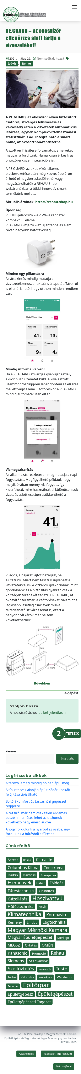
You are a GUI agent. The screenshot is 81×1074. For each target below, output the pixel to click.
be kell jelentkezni (52, 712)
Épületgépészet (55, 994)
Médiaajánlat (64, 1066)
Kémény (15, 922)
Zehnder (13, 986)
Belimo (27, 860)
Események (19, 882)
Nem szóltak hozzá (50, 58)
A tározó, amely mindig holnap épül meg (37, 783)
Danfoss (29, 875)
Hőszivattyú (47, 898)
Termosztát (45, 969)
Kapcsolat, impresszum (57, 1054)
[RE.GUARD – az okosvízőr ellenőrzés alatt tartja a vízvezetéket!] (42, 89)
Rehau (26, 63)
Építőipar (36, 985)
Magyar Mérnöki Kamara (37, 930)
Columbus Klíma (23, 867)
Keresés (11, 751)
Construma (53, 867)
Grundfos (46, 891)
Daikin (13, 875)
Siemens (16, 961)
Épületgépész (20, 994)
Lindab (32, 922)
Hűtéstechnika (20, 906)
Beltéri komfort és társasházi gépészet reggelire (36, 803)
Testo (62, 969)
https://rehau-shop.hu (54, 202)
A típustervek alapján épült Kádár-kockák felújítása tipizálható (38, 792)
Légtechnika (54, 922)
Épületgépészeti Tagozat (29, 1001)
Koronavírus (57, 914)
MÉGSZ (14, 945)
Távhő (12, 977)
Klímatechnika (24, 914)
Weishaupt (64, 977)
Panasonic (17, 953)
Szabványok (38, 961)
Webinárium (45, 977)
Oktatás (31, 945)
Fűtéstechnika (21, 890)
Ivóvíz (12, 63)
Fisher (40, 883)
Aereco (13, 859)
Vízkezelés (27, 977)
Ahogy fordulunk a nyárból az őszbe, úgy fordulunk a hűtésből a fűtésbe (38, 831)
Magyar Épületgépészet (30, 937)
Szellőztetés (21, 968)
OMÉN (47, 945)
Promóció (39, 953)
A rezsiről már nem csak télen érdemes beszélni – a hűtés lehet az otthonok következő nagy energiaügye (36, 818)
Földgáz (56, 882)
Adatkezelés (26, 1054)
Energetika (48, 875)
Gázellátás (17, 899)
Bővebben (42, 683)
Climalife (44, 859)
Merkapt (63, 938)
